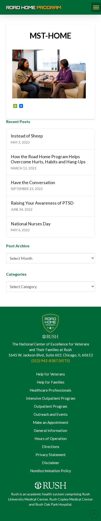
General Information (50, 430)
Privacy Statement (51, 454)
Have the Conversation (33, 182)
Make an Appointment (50, 422)
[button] (96, 7)
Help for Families (50, 382)
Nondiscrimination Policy (50, 471)
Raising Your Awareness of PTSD (42, 203)
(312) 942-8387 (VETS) (50, 360)
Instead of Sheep (27, 135)
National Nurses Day (30, 223)
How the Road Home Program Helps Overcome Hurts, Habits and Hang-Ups (48, 159)
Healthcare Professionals (50, 390)
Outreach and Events (51, 414)
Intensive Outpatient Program (50, 398)
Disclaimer (50, 462)
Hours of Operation (51, 438)
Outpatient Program (50, 406)
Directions (50, 446)
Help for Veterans (50, 374)
